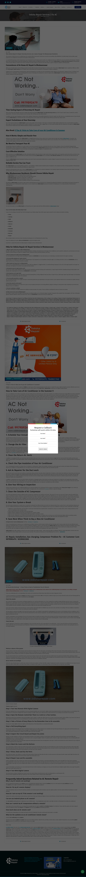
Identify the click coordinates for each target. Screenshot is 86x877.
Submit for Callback (43, 449)
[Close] (58, 424)
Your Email (43, 438)
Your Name (43, 433)
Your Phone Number (43, 443)
